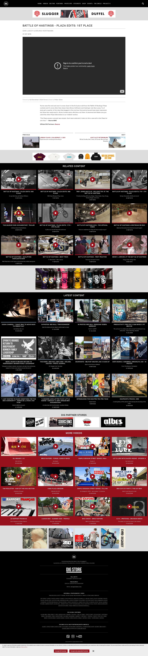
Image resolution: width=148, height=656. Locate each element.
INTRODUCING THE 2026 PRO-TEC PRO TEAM (92, 399)
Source (57, 124)
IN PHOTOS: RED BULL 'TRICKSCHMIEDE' (55, 324)
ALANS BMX (44, 614)
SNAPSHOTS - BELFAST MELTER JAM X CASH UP (92, 362)
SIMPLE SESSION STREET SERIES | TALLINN (92, 488)
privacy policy (23, 647)
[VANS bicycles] (87, 422)
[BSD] (61, 538)
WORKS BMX (95, 618)
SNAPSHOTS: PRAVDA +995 (129, 399)
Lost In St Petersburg (99, 137)
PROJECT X (106, 3)
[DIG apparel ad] (74, 156)
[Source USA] (61, 422)
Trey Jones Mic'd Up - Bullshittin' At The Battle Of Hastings (92, 192)
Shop (84, 3)
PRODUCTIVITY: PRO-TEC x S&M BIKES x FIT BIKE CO (129, 325)
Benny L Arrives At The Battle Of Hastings (129, 257)
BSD (56, 614)
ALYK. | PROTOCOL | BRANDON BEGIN (129, 519)
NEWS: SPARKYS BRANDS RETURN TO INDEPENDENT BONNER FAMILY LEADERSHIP (18, 362)
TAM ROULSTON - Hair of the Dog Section (19, 488)
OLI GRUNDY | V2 (19, 458)
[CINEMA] (87, 538)
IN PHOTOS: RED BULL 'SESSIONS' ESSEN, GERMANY (92, 325)
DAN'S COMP (89, 614)
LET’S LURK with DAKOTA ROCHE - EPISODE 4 (129, 458)
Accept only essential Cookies (79, 651)
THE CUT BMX (81, 614)
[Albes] (113, 422)
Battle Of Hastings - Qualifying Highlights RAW (18, 257)
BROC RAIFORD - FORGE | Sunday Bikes (55, 458)
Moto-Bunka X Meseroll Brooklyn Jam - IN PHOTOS (129, 362)
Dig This (52, 3)
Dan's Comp (58, 626)
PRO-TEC (100, 616)
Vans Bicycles (81, 628)
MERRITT (78, 616)
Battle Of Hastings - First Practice (92, 257)
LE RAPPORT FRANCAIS (18, 519)
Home (40, 3)
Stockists (77, 3)
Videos (45, 3)
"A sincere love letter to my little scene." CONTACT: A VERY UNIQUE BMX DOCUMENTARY (55, 400)
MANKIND (71, 616)
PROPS (95, 616)
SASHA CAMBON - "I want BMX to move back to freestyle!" (18, 325)
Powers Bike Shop (88, 626)
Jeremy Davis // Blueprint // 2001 (53, 137)
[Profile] (113, 538)
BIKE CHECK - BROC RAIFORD (92, 519)
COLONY (74, 614)
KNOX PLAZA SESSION (55, 488)
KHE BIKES (48, 616)
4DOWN (102, 618)
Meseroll (79, 626)
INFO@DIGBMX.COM (76, 586)
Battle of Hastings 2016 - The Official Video (92, 226)
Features (59, 3)
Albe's (44, 626)
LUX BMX (65, 616)
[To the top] (74, 557)
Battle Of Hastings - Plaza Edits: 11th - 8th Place (55, 226)
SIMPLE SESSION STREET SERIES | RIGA (92, 458)
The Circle (98, 3)
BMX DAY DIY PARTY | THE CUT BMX (129, 488)
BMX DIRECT (51, 614)
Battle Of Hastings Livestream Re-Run (129, 225)
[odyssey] (74, 14)
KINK (53, 616)
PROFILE (90, 616)
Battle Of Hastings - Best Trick (55, 257)
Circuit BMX (50, 626)
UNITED (85, 618)
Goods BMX (72, 626)
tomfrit (74, 641)
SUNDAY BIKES (60, 618)
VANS (89, 618)
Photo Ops (68, 3)
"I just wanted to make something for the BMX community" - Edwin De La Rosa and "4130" (18, 400)
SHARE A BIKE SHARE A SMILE (73, 618)
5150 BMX (65, 626)
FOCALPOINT (97, 614)
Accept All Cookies (60, 651)
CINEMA (68, 614)
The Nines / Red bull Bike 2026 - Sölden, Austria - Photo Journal (55, 362)
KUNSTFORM (59, 616)
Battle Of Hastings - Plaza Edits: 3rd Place (56, 192)
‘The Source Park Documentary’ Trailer (19, 225)
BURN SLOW (62, 614)
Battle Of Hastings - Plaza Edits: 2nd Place (19, 192)
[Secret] (35, 422)
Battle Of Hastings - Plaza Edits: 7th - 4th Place (129, 192)
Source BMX (65, 628)
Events (89, 3)
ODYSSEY (84, 616)
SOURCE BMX (52, 618)
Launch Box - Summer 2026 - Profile (56, 519)
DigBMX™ (84, 561)
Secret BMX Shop (100, 626)
